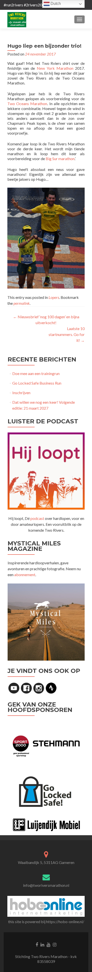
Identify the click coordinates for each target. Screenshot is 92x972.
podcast (37, 518)
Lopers (54, 297)
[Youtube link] (48, 944)
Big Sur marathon (60, 158)
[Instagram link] (54, 944)
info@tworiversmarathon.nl (46, 885)
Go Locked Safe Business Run (36, 383)
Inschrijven (21, 392)
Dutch (55, 3)
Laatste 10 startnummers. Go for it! (67, 334)
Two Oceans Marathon (27, 103)
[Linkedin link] (42, 944)
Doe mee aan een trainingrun (36, 373)
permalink (21, 303)
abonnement (24, 574)
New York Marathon (55, 68)
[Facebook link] (37, 944)
